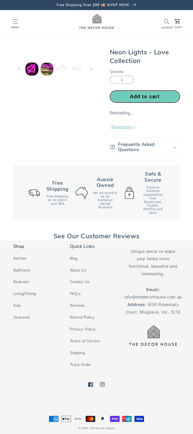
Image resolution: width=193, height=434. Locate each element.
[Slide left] (18, 69)
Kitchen (20, 258)
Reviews (77, 306)
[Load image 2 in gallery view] (47, 69)
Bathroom (22, 270)
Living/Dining (24, 294)
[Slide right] (90, 69)
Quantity (117, 72)
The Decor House (102, 428)
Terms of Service (85, 341)
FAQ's (75, 294)
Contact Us (80, 282)
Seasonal (21, 317)
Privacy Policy (83, 329)
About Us (78, 270)
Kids (17, 306)
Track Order (80, 365)
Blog (74, 258)
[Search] (166, 21)
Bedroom (21, 282)
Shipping (77, 353)
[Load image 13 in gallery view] (77, 69)
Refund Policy (82, 317)
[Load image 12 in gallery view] (62, 69)
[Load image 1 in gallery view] (32, 69)
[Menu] (15, 21)
